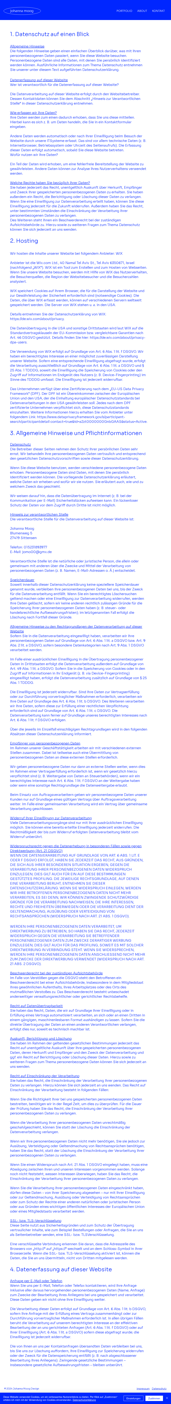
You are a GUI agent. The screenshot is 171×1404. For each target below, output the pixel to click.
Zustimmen (154, 1398)
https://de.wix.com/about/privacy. (37, 319)
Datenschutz (159, 1388)
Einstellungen (133, 1398)
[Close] (167, 1398)
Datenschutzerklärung (84, 1399)
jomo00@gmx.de (37, 552)
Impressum (143, 1388)
